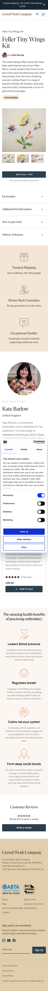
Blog (4, 904)
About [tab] (39, 449)
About (5, 899)
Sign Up (39, 950)
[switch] (41, 503)
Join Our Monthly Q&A (12, 908)
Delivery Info (30, 899)
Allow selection (24, 539)
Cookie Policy (30, 908)
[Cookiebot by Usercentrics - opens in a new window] (34, 442)
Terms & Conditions (10, 966)
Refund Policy (7, 976)
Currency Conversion (34, 904)
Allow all (24, 531)
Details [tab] (24, 449)
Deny (24, 547)
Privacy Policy (7, 971)
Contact (6, 912)
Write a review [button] (24, 827)
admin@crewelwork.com (13, 866)
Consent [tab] (9, 449)
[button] (37, 14)
